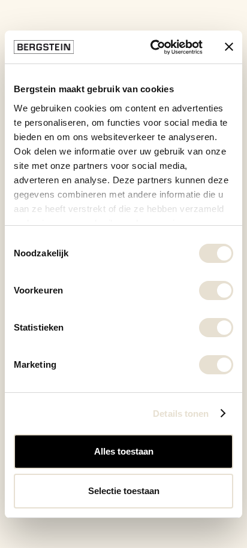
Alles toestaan (123, 451)
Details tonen (181, 413)
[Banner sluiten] (229, 47)
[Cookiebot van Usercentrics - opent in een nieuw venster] (153, 47)
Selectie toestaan (123, 491)
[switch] (216, 290)
